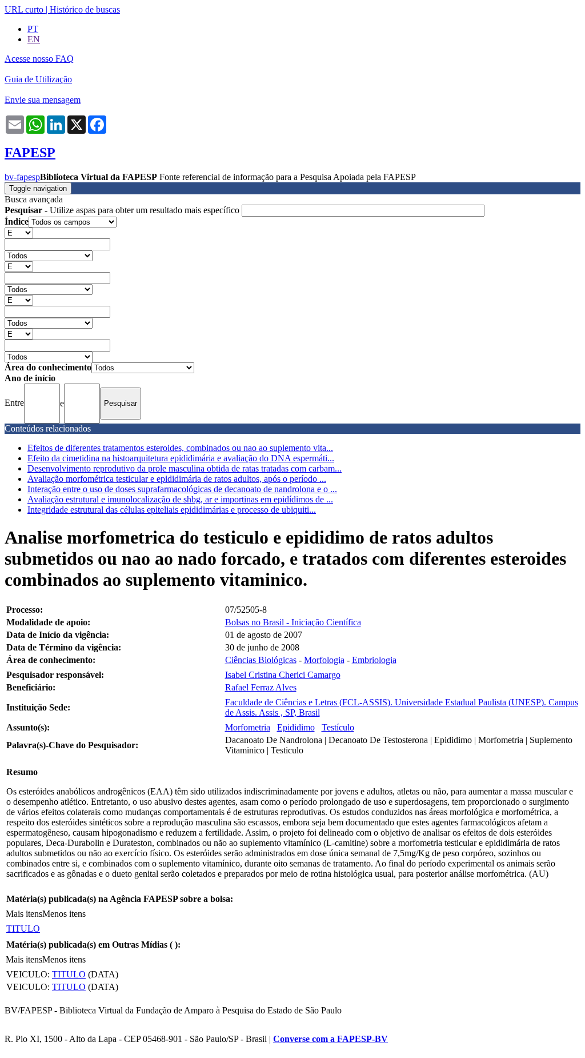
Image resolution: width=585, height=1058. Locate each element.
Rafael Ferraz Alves (260, 687)
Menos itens (64, 914)
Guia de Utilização (38, 79)
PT (32, 29)
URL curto (24, 9)
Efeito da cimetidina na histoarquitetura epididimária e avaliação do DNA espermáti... (180, 458)
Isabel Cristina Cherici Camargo (282, 675)
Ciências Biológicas (260, 660)
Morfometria (247, 727)
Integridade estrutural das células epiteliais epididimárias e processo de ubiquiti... (171, 509)
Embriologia (374, 660)
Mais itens (24, 914)
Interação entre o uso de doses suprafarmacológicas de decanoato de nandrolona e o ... (182, 489)
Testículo (338, 727)
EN (33, 39)
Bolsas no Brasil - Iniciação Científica (293, 622)
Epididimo (296, 727)
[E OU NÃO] (19, 232)
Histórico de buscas (85, 9)
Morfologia (324, 660)
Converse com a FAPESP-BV (330, 1039)
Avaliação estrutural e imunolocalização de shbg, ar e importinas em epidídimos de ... (180, 499)
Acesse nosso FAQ (39, 58)
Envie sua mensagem (43, 100)
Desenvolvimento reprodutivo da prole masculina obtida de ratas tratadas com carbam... (184, 468)
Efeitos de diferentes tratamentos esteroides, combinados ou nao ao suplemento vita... (180, 448)
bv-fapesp (22, 177)
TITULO (23, 928)
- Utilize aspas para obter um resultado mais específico (123, 210)
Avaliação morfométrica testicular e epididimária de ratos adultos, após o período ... (176, 479)
